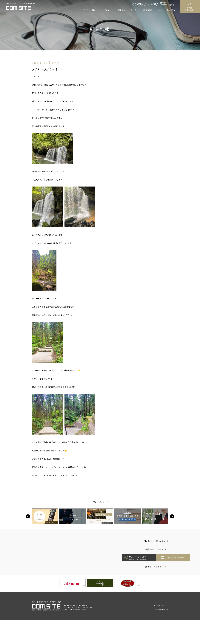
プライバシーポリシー (160, 605)
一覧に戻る (98, 501)
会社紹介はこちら (153, 566)
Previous (28, 516)
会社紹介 (171, 10)
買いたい (96, 10)
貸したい (134, 10)
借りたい (109, 10)
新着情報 (147, 10)
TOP (85, 10)
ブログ (159, 10)
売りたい (122, 10)
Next (172, 516)
